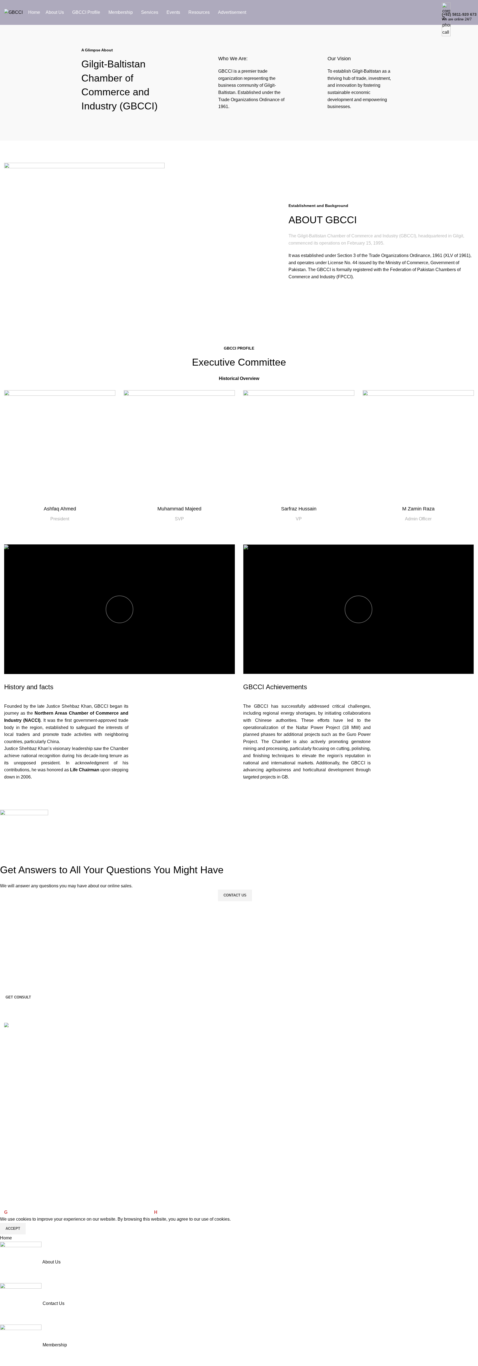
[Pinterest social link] (37, 1042)
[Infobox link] (239, 12)
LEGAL (10, 1119)
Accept (13, 1228)
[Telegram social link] (65, 1042)
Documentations (18, 1157)
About (9, 1090)
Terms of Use (15, 1128)
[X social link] (23, 1042)
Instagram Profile (19, 1175)
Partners (11, 1109)
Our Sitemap (15, 1185)
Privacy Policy (16, 1138)
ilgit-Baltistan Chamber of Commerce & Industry (56, 1212)
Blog (8, 1100)
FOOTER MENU (18, 1166)
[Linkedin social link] (51, 1042)
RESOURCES (16, 1081)
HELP (9, 1053)
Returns (11, 1194)
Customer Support (20, 1062)
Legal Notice (15, 1147)
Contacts (12, 1071)
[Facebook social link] (9, 1042)
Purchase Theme (19, 1204)
